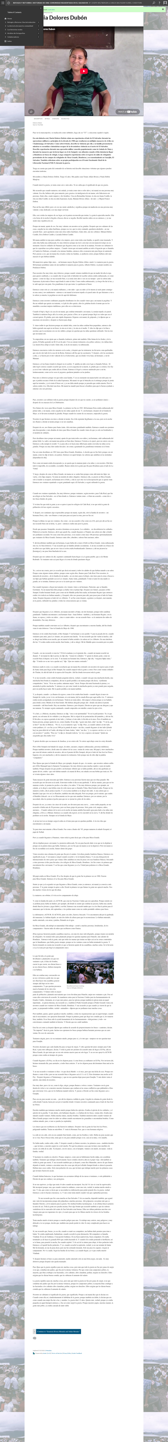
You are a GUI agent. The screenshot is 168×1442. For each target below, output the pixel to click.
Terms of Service (57, 1389)
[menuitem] (3, 3)
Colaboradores (13, 37)
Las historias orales (14, 30)
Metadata (49, 1386)
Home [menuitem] (9, 19)
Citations (55, 119)
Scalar (45, 1389)
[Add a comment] (35, 1374)
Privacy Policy (67, 1389)
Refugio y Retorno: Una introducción (21, 22)
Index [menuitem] (9, 41)
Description (38, 119)
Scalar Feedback (77, 1389)
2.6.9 (48, 1389)
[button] (159, 3)
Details (47, 119)
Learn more (51, 9)
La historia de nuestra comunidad (20, 26)
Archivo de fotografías (16, 33)
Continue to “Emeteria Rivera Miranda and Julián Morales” (58, 1367)
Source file (65, 119)
